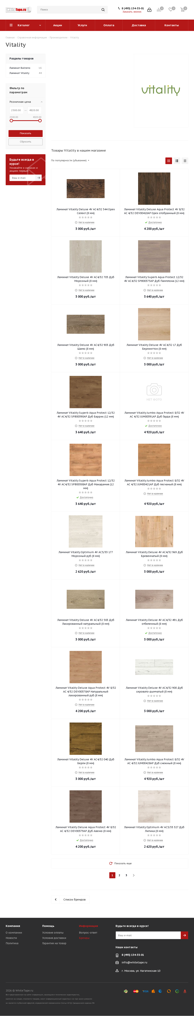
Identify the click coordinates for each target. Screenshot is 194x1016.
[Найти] (103, 9)
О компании (14, 932)
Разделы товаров (21, 58)
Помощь (48, 926)
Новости (11, 938)
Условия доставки (54, 938)
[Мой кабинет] (149, 10)
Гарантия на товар (54, 943)
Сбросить (25, 141)
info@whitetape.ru (134, 962)
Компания (13, 926)
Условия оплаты (52, 932)
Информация (88, 926)
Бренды (84, 938)
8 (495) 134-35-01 (133, 8)
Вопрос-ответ (88, 932)
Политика (12, 943)
